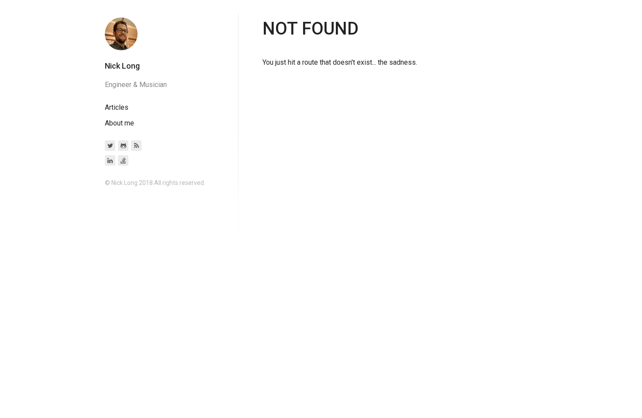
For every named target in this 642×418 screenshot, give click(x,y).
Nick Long (122, 65)
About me (119, 123)
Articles (116, 107)
